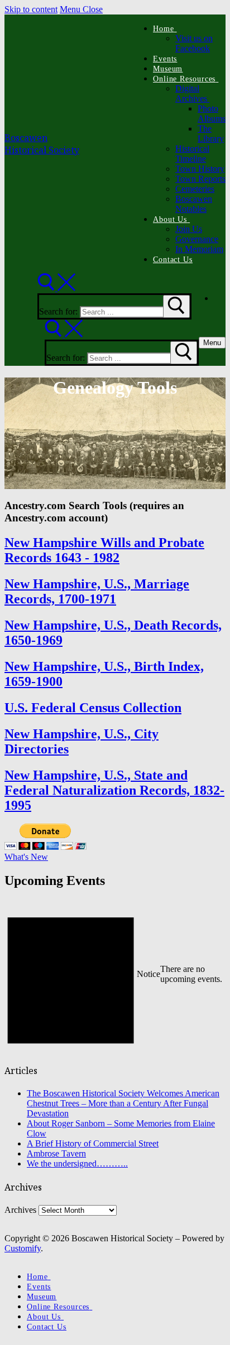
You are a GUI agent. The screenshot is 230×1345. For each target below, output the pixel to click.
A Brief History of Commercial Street (93, 1143)
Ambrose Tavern (56, 1153)
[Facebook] (220, 296)
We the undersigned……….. (77, 1163)
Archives (20, 1210)
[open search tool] (56, 288)
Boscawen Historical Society (41, 144)
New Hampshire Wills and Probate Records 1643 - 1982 (104, 550)
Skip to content (31, 9)
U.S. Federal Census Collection (92, 707)
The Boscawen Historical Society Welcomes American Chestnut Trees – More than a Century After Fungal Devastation (123, 1103)
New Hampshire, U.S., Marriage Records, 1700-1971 (96, 591)
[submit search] (176, 306)
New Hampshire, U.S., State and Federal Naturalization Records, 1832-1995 (114, 790)
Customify (22, 1248)
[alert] (115, 974)
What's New (26, 857)
